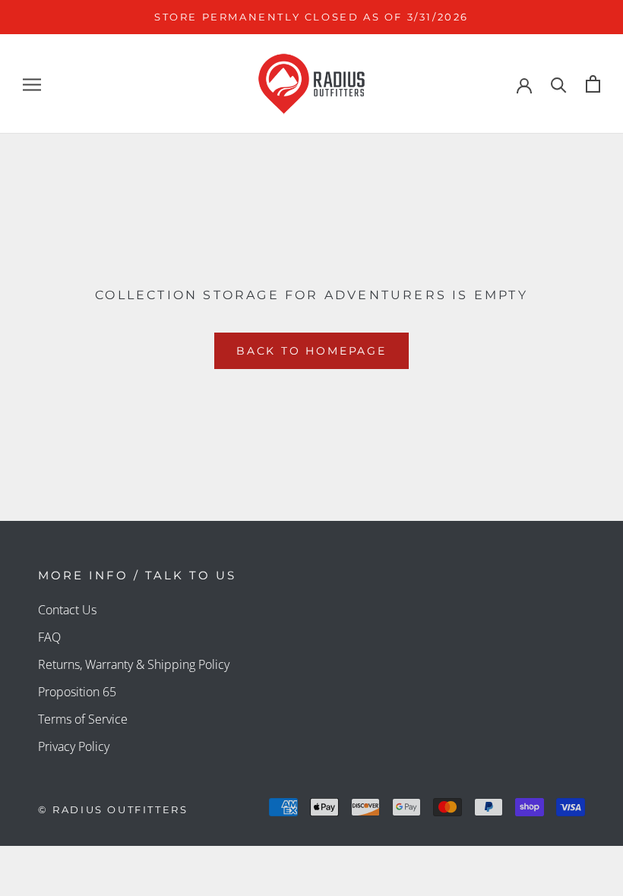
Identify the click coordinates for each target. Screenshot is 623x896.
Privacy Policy (73, 746)
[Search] (559, 84)
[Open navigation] (32, 84)
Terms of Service (83, 719)
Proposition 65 (77, 691)
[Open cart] (593, 84)
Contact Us (67, 609)
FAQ (49, 637)
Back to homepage (311, 351)
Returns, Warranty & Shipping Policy (133, 664)
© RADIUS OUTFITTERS (113, 809)
